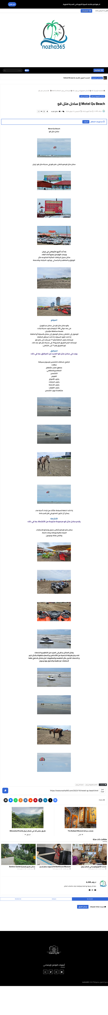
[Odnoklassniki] (20, 800)
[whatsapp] (45, 972)
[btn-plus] (44, 111)
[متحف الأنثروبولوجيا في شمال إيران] (18, 854)
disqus (54, 899)
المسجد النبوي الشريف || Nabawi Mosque (76, 78)
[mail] (89, 890)
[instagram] (91, 890)
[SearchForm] (5, 71)
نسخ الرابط (102, 790)
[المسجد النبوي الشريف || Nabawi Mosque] (105, 77)
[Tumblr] (40, 800)
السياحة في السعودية (97, 78)
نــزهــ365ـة (91, 882)
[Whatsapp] (16, 800)
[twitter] (51, 972)
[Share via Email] (6, 800)
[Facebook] (55, 800)
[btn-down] (38, 111)
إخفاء (85, 122)
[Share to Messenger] (11, 800)
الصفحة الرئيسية (98, 90)
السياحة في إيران (84, 96)
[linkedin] (45, 800)
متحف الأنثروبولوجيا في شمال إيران (22, 866)
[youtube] (94, 890)
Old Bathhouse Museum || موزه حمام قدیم (90, 866)
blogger (90, 899)
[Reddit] (30, 800)
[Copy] (5, 790)
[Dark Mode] (27, 70)
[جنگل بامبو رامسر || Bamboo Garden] (54, 854)
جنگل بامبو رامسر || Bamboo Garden (58, 866)
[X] (50, 800)
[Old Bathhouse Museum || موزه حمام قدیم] (89, 854)
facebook (18, 899)
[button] (86, 11)
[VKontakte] (25, 800)
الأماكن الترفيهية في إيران (82, 90)
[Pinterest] (35, 800)
